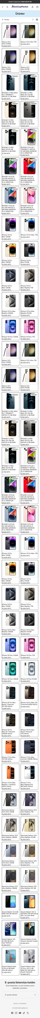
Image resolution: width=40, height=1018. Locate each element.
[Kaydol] (35, 995)
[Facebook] (12, 1013)
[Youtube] (20, 1013)
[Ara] (7, 6)
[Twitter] (27, 1013)
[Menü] (2, 6)
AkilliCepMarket (23, 1008)
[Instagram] (16, 1013)
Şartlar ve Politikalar (20, 1003)
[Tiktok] (24, 1013)
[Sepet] (37, 6)
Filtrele (6, 19)
